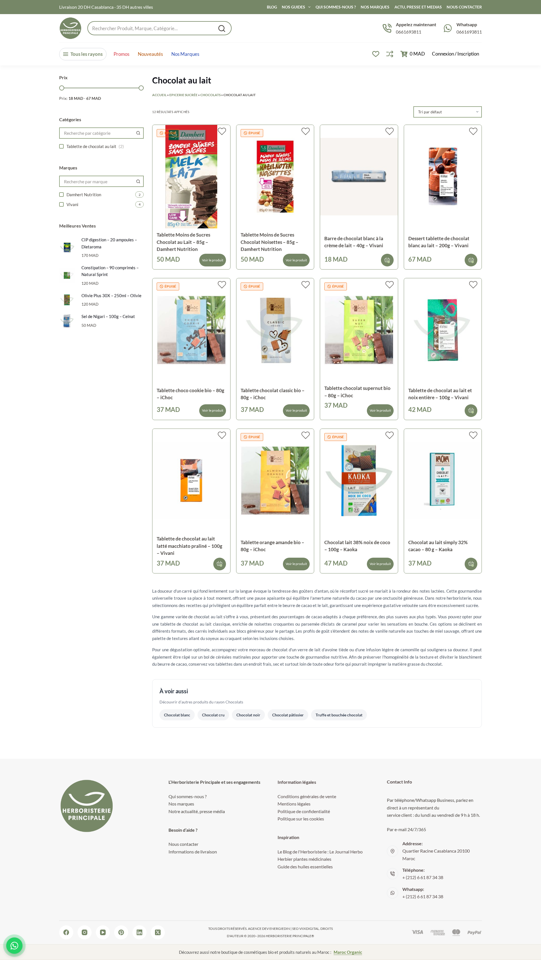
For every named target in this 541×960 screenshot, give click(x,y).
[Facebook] (66, 932)
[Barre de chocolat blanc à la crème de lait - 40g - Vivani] (359, 176)
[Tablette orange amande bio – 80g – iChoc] (275, 480)
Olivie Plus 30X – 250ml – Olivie (111, 295)
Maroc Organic (348, 952)
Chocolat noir (248, 714)
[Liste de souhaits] (375, 54)
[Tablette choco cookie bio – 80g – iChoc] (191, 330)
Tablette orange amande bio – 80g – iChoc (272, 546)
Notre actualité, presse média (196, 811)
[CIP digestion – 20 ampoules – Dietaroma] (67, 247)
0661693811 (408, 31)
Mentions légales (294, 803)
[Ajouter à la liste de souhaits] (222, 131)
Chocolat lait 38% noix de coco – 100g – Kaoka (357, 546)
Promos (121, 54)
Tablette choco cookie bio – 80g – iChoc (190, 394)
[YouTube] (103, 932)
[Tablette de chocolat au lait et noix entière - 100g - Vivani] (443, 330)
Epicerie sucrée (183, 95)
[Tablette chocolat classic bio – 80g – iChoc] (275, 330)
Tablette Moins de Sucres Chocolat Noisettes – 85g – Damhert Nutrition (269, 242)
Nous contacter (183, 844)
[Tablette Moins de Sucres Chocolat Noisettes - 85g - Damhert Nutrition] (275, 176)
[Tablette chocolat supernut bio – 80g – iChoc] (359, 330)
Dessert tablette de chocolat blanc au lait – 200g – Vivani (438, 242)
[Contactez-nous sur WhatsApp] (14, 945)
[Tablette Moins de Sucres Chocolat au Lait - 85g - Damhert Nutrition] (191, 176)
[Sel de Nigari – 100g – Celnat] (67, 320)
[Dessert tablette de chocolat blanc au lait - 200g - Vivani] (443, 176)
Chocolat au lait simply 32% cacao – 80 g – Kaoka (438, 546)
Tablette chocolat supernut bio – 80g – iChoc (357, 391)
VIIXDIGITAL (309, 928)
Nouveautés (150, 54)
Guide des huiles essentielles (305, 866)
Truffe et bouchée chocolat (339, 714)
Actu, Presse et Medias (418, 7)
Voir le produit (212, 260)
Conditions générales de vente (307, 796)
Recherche (221, 28)
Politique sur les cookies (301, 818)
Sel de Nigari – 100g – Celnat (108, 316)
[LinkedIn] (139, 932)
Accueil (159, 95)
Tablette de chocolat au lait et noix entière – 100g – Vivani (440, 394)
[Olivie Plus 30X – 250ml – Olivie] (67, 300)
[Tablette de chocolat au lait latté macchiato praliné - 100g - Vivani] (191, 480)
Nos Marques (375, 7)
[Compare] (389, 54)
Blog (272, 7)
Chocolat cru (213, 714)
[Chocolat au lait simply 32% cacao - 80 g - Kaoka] (443, 480)
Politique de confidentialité (304, 811)
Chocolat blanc (177, 714)
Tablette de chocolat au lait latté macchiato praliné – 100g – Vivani (189, 546)
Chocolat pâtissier (288, 714)
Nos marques (185, 54)
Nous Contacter (464, 7)
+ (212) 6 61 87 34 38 (422, 877)
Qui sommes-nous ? (336, 7)
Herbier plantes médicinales (304, 859)
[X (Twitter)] (158, 932)
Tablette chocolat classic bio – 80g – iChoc (273, 394)
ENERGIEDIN (279, 928)
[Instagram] (84, 932)
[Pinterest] (121, 932)
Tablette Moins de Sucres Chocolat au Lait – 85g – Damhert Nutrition (183, 242)
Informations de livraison (192, 851)
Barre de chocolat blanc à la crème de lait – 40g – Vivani (353, 242)
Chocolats (210, 95)
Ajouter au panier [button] (387, 260)
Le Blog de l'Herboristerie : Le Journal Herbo (320, 851)
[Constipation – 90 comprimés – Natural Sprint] (67, 275)
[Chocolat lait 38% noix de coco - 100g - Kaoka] (359, 480)
